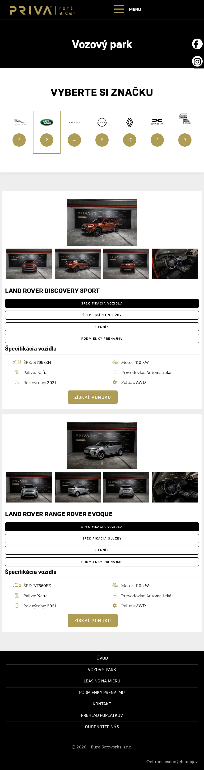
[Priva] (42, 9)
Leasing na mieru (102, 680)
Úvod (102, 658)
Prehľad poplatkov (102, 715)
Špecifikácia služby (102, 315)
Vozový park (102, 669)
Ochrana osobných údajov (172, 761)
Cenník (102, 327)
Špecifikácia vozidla (102, 303)
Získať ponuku (92, 397)
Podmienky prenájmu (102, 338)
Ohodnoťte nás (102, 726)
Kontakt (102, 703)
